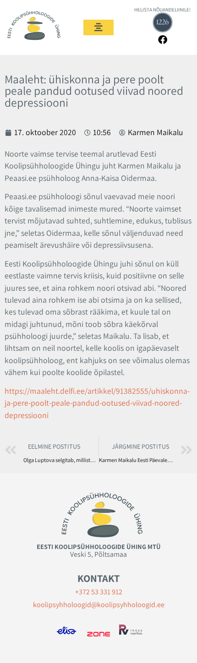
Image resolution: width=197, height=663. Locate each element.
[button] (98, 27)
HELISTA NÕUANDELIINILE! (162, 9)
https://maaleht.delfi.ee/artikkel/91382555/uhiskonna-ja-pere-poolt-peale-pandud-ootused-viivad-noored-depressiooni (97, 403)
